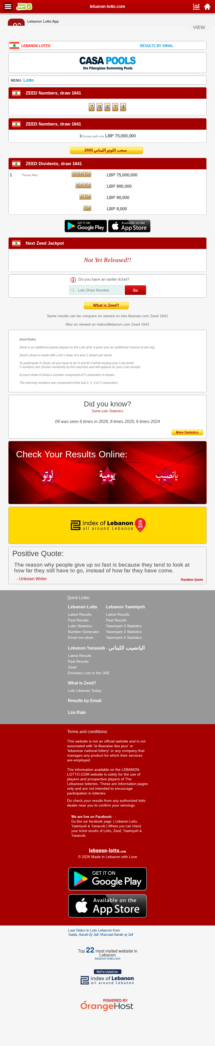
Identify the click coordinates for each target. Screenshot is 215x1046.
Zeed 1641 (159, 316)
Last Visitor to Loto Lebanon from (100, 932)
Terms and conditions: (87, 731)
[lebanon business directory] (107, 525)
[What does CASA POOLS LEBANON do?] (107, 62)
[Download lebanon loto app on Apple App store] (129, 231)
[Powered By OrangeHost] (107, 1011)
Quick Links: (78, 597)
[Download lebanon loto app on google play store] (86, 231)
